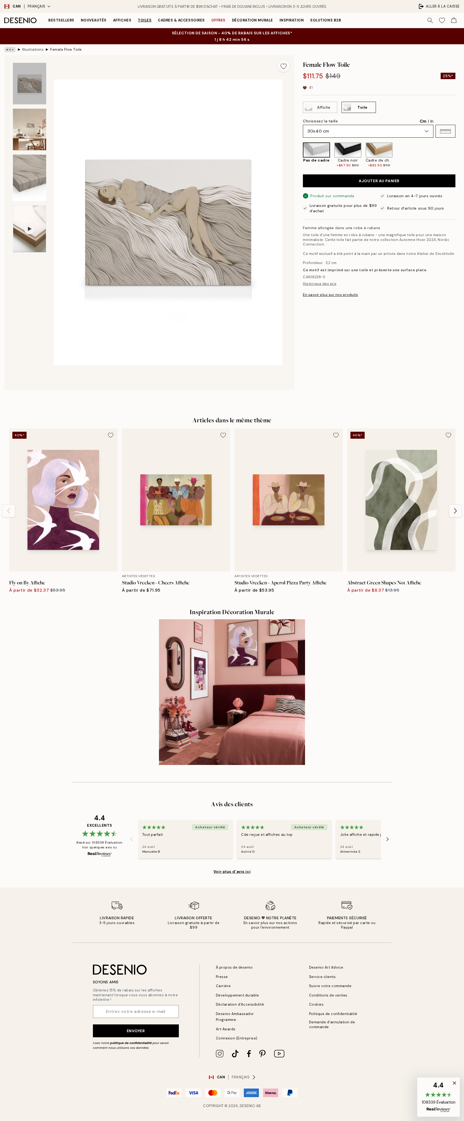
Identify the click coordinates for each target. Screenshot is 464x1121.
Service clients (322, 977)
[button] (445, 131)
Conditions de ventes (328, 995)
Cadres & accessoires (181, 20)
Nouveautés (94, 20)
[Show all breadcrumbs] (10, 49)
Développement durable (237, 995)
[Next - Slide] (459, 155)
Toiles (144, 20)
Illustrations (33, 49)
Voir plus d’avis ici (232, 871)
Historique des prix (319, 283)
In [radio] (431, 121)
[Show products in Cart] (454, 20)
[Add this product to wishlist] (283, 65)
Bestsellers (61, 20)
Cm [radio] (423, 121)
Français (36, 6)
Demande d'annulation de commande (332, 1024)
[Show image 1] (29, 83)
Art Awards (225, 1029)
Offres (218, 20)
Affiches (122, 20)
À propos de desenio (234, 967)
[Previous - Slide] (298, 155)
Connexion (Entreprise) (237, 1038)
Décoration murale (252, 20)
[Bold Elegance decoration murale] (232, 692)
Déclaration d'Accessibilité (240, 1004)
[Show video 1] (29, 228)
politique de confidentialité (131, 1043)
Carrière (223, 986)
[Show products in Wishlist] (442, 20)
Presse (222, 977)
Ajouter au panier (379, 180)
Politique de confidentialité (333, 1014)
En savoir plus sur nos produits (330, 294)
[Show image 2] (29, 129)
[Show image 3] (29, 178)
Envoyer (136, 1030)
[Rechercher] (430, 20)
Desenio (247, 1106)
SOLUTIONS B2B (325, 20)
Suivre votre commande (330, 986)
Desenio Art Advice (326, 967)
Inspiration (292, 20)
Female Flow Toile (66, 49)
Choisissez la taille (320, 121)
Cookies (316, 1004)
